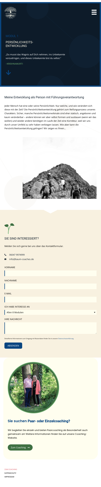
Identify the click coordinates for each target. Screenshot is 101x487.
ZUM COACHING (10, 469)
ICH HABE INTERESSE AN (17, 306)
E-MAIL (7, 293)
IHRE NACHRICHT (13, 319)
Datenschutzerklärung (66, 338)
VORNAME (9, 267)
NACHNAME (10, 280)
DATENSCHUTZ (10, 473)
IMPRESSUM (9, 477)
